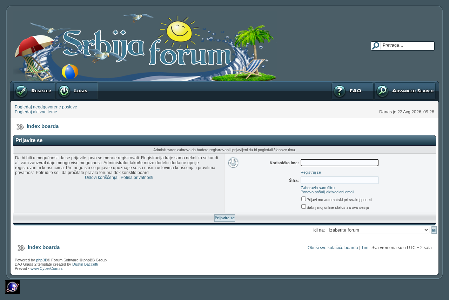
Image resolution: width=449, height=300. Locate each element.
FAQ (335, 83)
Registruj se (24, 83)
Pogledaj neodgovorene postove (46, 107)
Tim (364, 247)
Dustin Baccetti (85, 264)
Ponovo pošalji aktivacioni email (327, 192)
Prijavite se (66, 83)
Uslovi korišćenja (101, 177)
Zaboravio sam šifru (318, 188)
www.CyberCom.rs (47, 268)
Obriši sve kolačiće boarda (333, 247)
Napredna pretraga (392, 83)
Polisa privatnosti (137, 177)
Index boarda (43, 126)
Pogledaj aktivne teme (36, 111)
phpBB (41, 260)
